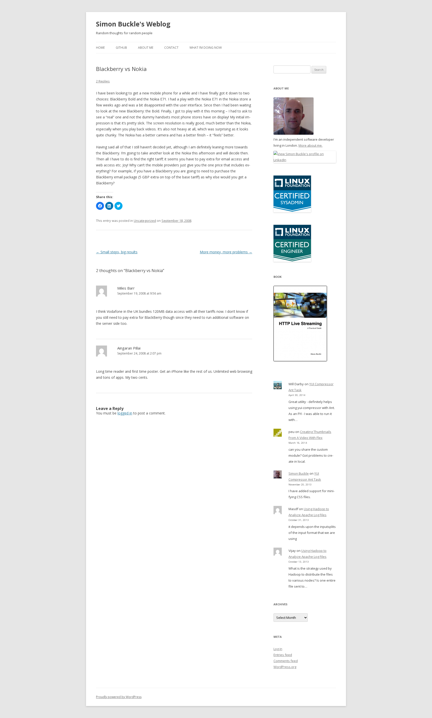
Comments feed (286, 661)
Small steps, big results (117, 252)
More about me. (310, 145)
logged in (125, 413)
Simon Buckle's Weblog (133, 23)
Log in (278, 649)
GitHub (121, 47)
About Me (145, 47)
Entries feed (283, 655)
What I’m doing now (206, 47)
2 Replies (103, 81)
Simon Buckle (298, 473)
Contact (171, 47)
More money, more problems (226, 252)
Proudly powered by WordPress (119, 697)
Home (100, 47)
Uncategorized (145, 220)
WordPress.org (285, 667)
